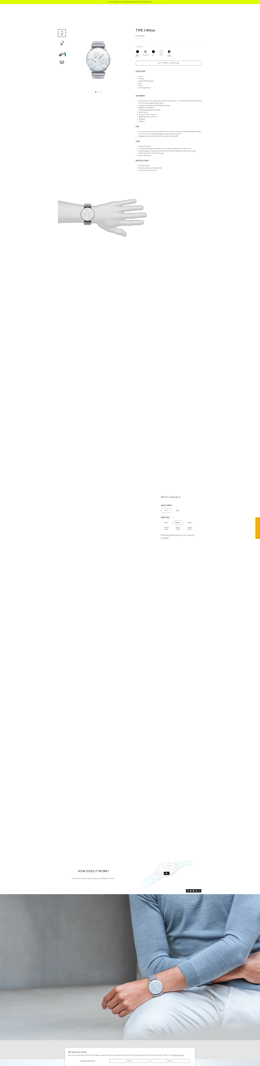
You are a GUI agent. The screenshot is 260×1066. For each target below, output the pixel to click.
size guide (165, 538)
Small (166, 523)
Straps (161, 5)
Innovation (113, 5)
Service (126, 5)
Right (178, 510)
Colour (139, 46)
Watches (99, 5)
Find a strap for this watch (148, 170)
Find (152, 5)
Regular (178, 523)
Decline (170, 1061)
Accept (129, 1061)
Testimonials (140, 5)
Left (166, 510)
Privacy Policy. (178, 1055)
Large (189, 523)
